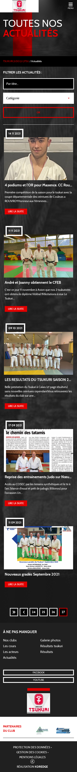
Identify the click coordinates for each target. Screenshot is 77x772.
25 (43, 612)
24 (34, 612)
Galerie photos (50, 640)
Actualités (9, 657)
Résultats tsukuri (51, 646)
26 (53, 612)
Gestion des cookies (31, 752)
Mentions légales (32, 757)
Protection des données (31, 747)
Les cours (9, 646)
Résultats (46, 652)
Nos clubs (10, 640)
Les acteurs (10, 652)
